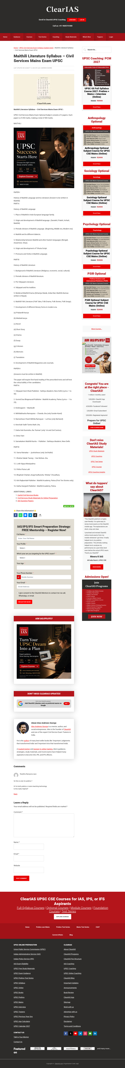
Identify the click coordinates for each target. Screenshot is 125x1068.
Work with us (69, 1007)
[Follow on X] (71, 1033)
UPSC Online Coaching (72, 973)
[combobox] (19, 577)
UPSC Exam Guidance (22, 973)
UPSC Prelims (19, 997)
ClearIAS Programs (71, 954)
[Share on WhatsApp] (20, 515)
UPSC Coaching (96, 456)
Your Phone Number (24, 573)
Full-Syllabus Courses (30, 907)
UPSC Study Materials (96, 451)
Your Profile (21, 544)
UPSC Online (18, 988)
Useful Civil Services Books (28, 495)
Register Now (24, 602)
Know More (97, 567)
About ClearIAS (70, 949)
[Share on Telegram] (30, 515)
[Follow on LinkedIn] (95, 1033)
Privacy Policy (69, 1017)
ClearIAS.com (59, 1063)
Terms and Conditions (72, 1026)
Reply (15, 794)
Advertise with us (70, 1012)
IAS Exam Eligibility (21, 964)
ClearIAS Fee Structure (73, 959)
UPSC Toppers (19, 1012)
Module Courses (81, 907)
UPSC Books (18, 993)
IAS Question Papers (25, 501)
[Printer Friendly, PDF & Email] (68, 506)
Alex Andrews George (39, 726)
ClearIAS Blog (69, 978)
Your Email (21, 583)
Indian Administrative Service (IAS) (27, 954)
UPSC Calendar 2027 (22, 1026)
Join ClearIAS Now (96, 427)
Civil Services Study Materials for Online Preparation (38, 498)
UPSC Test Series (97, 462)
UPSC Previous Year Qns (23, 1017)
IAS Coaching (69, 964)
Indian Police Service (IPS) (24, 959)
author (26, 741)
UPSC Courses (97, 467)
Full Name (21, 534)
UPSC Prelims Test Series (23, 978)
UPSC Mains (18, 1002)
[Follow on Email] (90, 1033)
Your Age (20, 563)
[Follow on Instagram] (85, 1033)
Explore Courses (62, 916)
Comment (18, 812)
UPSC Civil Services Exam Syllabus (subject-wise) (36, 48)
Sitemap (67, 1002)
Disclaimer (68, 1021)
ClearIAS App (69, 997)
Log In (82, 20)
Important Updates (71, 983)
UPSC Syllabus (19, 983)
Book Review (69, 993)
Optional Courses (57, 907)
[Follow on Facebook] (66, 1033)
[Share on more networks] (35, 515)
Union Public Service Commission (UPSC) (30, 949)
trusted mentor (24, 749)
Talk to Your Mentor (21, 1037)
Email (16, 854)
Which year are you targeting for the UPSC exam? (36, 554)
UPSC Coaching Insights (96, 472)
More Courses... (96, 329)
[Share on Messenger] (25, 515)
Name (17, 842)
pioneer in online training (43, 749)
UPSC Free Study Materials (24, 969)
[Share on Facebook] (16, 515)
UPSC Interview (20, 1007)
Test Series (69, 911)
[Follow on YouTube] (75, 1033)
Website (17, 865)
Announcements (70, 988)
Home (16, 48)
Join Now (72, 20)
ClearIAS (62, 10)
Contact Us (18, 1042)
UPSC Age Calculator (22, 1021)
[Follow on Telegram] (80, 1033)
